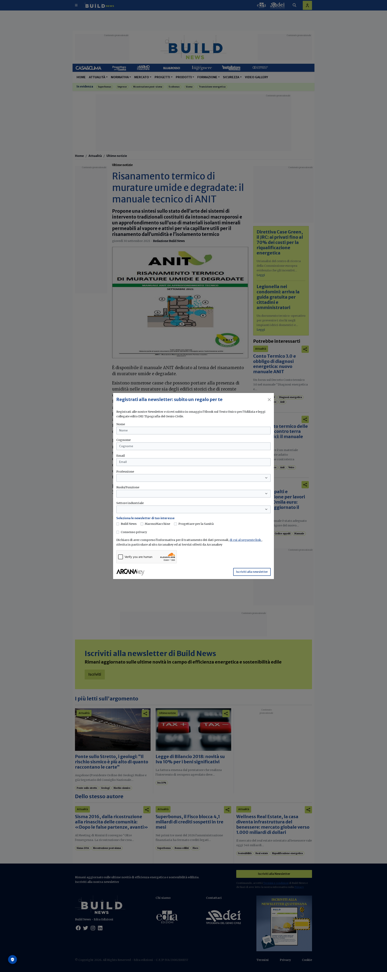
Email (120, 455)
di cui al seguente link (246, 540)
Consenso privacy (134, 532)
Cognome (123, 440)
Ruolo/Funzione (127, 487)
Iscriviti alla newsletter (252, 572)
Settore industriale (130, 503)
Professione (125, 471)
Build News (129, 524)
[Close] (269, 400)
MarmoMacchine (157, 524)
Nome (120, 424)
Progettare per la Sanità (196, 524)
